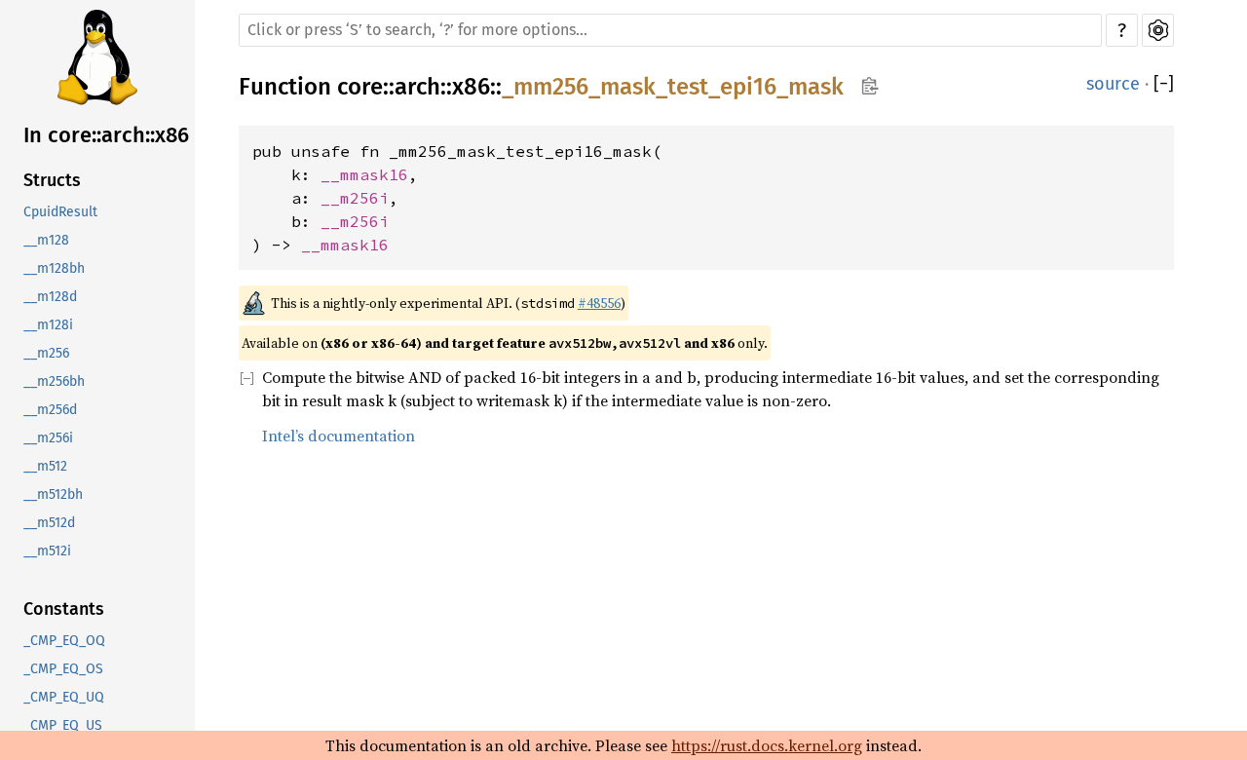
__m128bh (54, 268)
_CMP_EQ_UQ (63, 697)
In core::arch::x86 (106, 135)
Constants (63, 609)
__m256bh (54, 381)
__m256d (50, 409)
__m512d (49, 522)
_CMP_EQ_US (62, 725)
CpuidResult (60, 212)
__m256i (48, 438)
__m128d (50, 296)
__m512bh (53, 494)
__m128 (46, 240)
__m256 (46, 353)
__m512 (45, 466)
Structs (52, 180)
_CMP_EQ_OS (63, 669)
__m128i (48, 325)
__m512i (47, 551)
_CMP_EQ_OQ (64, 640)
